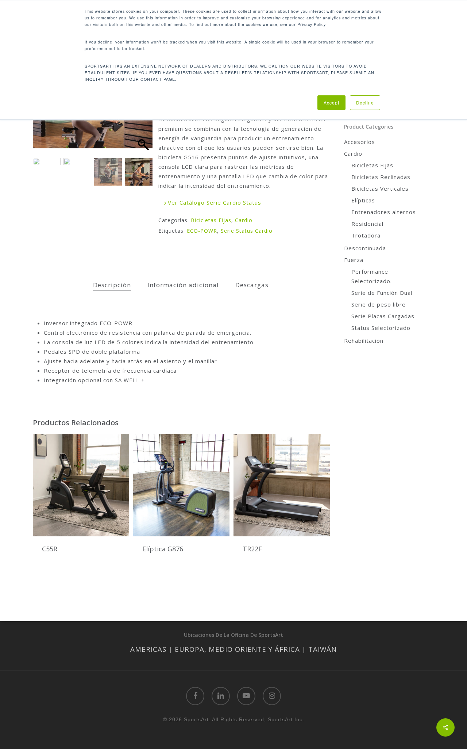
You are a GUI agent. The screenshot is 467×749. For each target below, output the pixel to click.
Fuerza (353, 259)
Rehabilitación (363, 340)
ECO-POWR (202, 230)
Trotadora (366, 235)
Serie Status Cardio (247, 230)
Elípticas (363, 200)
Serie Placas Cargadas (382, 316)
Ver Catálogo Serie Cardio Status (213, 202)
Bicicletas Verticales (380, 188)
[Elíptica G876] (181, 485)
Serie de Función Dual (381, 292)
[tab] (112, 285)
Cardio (243, 220)
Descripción (112, 285)
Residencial (367, 223)
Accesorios (359, 141)
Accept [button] (331, 102)
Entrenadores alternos (383, 212)
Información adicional (183, 285)
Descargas (252, 285)
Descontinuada (365, 248)
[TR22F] (282, 485)
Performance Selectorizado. (371, 276)
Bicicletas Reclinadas (380, 176)
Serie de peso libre (378, 304)
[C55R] (81, 485)
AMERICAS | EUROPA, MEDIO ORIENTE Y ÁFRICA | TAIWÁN (233, 649)
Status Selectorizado (380, 327)
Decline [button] (365, 102)
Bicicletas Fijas (211, 220)
